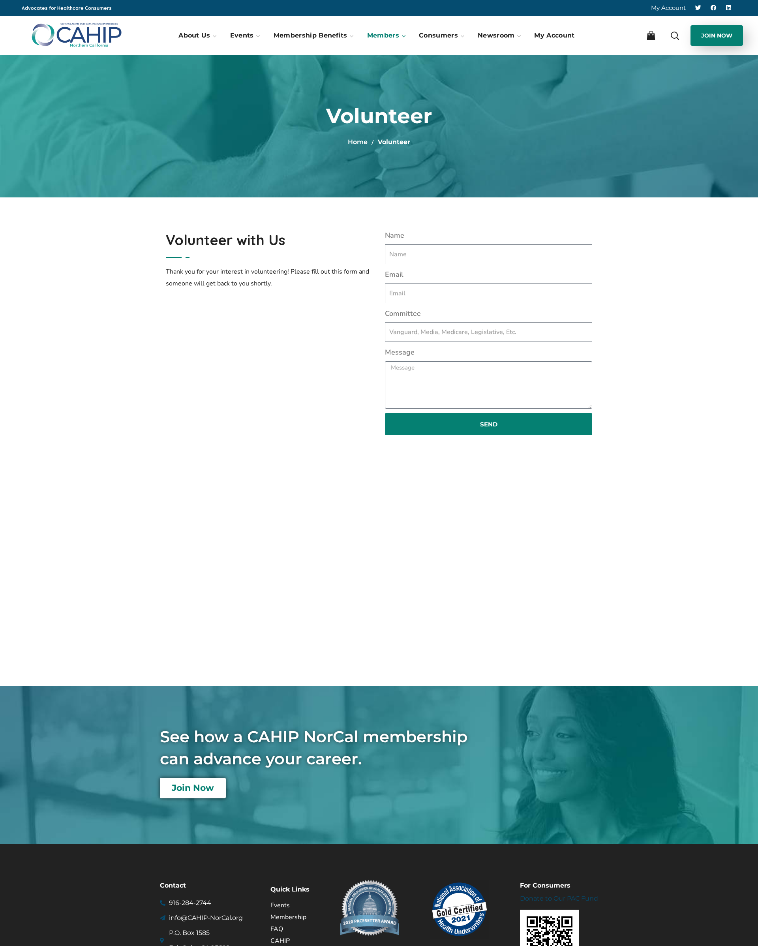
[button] (650, 35)
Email (394, 274)
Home (358, 142)
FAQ (276, 929)
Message (400, 352)
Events (280, 905)
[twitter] (698, 7)
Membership (288, 917)
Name (394, 235)
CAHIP (280, 941)
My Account (668, 7)
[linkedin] (728, 7)
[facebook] (714, 7)
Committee (403, 313)
